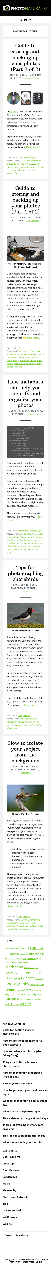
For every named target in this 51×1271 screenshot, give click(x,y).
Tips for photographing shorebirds (25, 573)
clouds (22, 954)
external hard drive (27, 354)
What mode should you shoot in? (23, 1142)
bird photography (18, 948)
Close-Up (8, 1163)
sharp (27, 989)
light (36, 967)
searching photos (14, 549)
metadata (11, 543)
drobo (26, 167)
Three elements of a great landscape (25, 1118)
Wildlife (26, 715)
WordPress (28, 1261)
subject (8, 994)
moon (16, 973)
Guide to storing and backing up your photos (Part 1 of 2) (25, 200)
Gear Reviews (24, 157)
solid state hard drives (24, 363)
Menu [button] (27, 20)
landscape (14, 966)
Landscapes (10, 1177)
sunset (28, 994)
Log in (39, 1261)
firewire (40, 354)
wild (33, 999)
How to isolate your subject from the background (25, 752)
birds (27, 948)
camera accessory (15, 167)
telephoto (36, 994)
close (7, 954)
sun (13, 994)
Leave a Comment (33, 78)
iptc (28, 540)
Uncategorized (12, 1210)
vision (22, 999)
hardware (11, 357)
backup (17, 164)
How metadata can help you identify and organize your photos (25, 393)
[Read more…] (33, 147)
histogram (18, 962)
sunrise (19, 994)
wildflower (39, 999)
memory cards (23, 357)
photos (10, 990)
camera (36, 947)
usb (20, 366)
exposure (29, 958)
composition (35, 953)
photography (17, 984)
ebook (20, 958)
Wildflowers (10, 1217)
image (25, 962)
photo (30, 978)
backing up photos (27, 351)
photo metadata (23, 543)
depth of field (10, 958)
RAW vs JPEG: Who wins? (17, 1083)
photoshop (37, 543)
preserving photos (27, 360)
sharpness (36, 990)
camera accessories (31, 164)
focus (7, 962)
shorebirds (28, 725)
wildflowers (12, 1004)
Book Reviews (11, 1156)
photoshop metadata (16, 546)
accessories (24, 160)
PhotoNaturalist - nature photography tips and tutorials (26, 8)
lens (26, 967)
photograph (39, 979)
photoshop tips (34, 546)
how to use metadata (16, 540)
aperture (8, 948)
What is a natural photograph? (21, 1111)
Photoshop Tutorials (27, 530)
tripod (16, 998)
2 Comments (33, 220)
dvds (32, 167)
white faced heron (32, 549)
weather (28, 999)
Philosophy (9, 1190)
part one (13, 111)
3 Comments (33, 414)
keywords (35, 540)
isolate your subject (27, 926)
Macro (9, 973)
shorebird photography (28, 722)
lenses (31, 967)
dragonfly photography (29, 919)
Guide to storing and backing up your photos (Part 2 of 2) (25, 57)
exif (20, 534)
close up (14, 953)
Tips (33, 157)
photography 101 (26, 929)
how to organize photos (31, 537)
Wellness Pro (29, 1259)
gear (13, 962)
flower (39, 958)
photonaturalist (37, 984)
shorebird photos (14, 725)
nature (25, 972)
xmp (9, 552)
